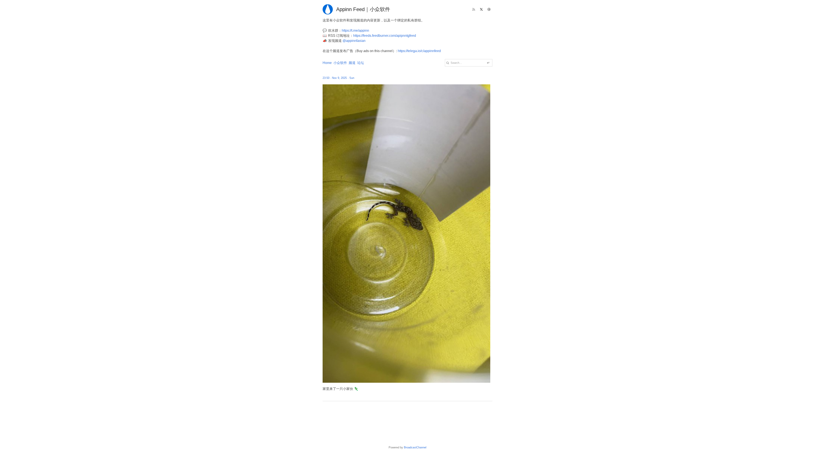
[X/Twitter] (481, 9)
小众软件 (340, 63)
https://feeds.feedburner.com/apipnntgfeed (384, 35)
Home (327, 63)
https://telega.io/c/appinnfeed (419, 51)
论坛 (360, 63)
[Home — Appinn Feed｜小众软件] (328, 9)
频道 (352, 63)
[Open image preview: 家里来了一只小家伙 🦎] (407, 233)
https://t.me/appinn (355, 30)
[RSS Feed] (473, 9)
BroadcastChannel (415, 447)
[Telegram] (489, 9)
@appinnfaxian (354, 40)
